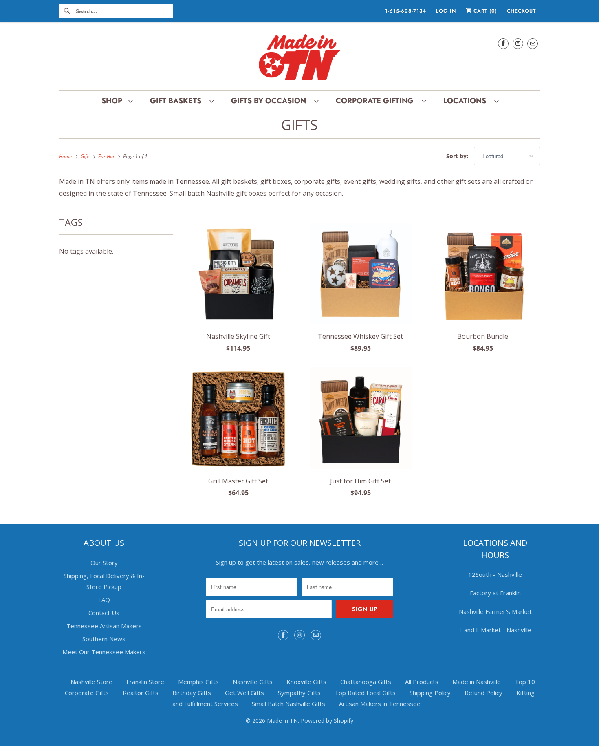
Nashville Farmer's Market (495, 611)
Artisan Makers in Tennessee (380, 704)
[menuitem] (116, 100)
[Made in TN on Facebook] (503, 43)
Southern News (104, 639)
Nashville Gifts (253, 682)
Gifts (299, 124)
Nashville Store (91, 682)
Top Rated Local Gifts (365, 693)
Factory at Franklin (495, 593)
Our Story (104, 562)
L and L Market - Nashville (495, 630)
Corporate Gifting (377, 100)
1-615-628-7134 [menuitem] (405, 11)
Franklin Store (145, 682)
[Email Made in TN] (532, 43)
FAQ (104, 600)
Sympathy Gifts (299, 693)
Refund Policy (483, 693)
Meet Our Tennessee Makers (103, 652)
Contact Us (103, 613)
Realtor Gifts (141, 693)
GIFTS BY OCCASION (270, 100)
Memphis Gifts (198, 682)
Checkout (521, 11)
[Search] (67, 11)
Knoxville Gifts (306, 682)
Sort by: (458, 156)
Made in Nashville (476, 682)
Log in (446, 11)
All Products (421, 682)
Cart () (484, 11)
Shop (112, 100)
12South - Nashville (495, 574)
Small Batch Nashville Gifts (288, 704)
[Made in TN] (299, 58)
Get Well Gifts (244, 693)
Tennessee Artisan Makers (104, 626)
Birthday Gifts (191, 693)
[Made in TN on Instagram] (518, 43)
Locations (466, 100)
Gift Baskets (177, 100)
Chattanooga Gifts (365, 682)
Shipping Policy (430, 693)
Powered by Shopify (327, 720)
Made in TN (282, 720)
